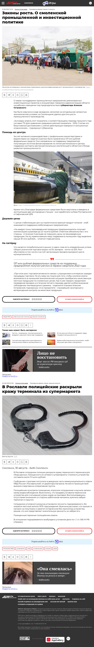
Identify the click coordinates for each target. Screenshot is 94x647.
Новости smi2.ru (9, 376)
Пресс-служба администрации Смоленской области (37, 205)
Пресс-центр (42, 596)
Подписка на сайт (78, 599)
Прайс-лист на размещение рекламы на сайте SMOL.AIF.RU (39, 599)
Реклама (52, 596)
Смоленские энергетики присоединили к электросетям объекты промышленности (27, 341)
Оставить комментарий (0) (74, 299)
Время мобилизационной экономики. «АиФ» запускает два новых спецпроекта (73, 341)
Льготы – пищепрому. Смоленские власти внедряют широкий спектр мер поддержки (27, 334)
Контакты (65, 599)
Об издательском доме (26, 596)
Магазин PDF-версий (57, 602)
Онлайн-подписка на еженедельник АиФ (33, 602)
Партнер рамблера (37, 638)
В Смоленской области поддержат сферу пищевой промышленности (72, 334)
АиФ (15, 456)
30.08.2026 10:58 (8, 383)
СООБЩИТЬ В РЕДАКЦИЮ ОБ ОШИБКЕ (30, 604)
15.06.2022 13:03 (7, 9)
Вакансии (61, 596)
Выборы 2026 (72, 602)
